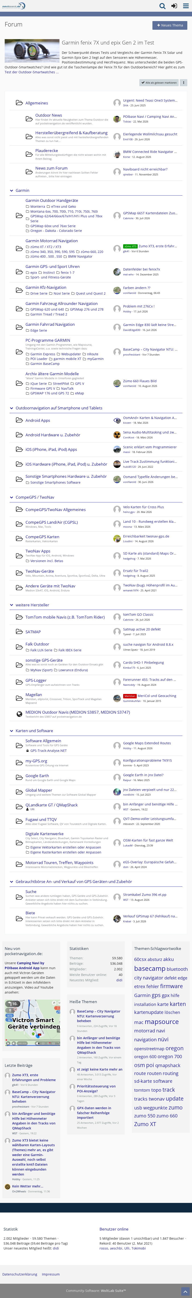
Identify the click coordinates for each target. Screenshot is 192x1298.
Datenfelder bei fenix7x (141, 269)
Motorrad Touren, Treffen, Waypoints (59, 862)
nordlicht (128, 794)
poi (150, 1065)
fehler (152, 986)
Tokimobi (139, 1248)
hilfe (175, 995)
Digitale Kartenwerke (45, 833)
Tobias (127, 121)
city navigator (148, 978)
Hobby (127, 311)
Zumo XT (145, 1124)
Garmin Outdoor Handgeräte (52, 200)
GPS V (79, 383)
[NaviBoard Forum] (13, 6)
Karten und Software (34, 730)
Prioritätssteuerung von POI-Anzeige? (96, 1088)
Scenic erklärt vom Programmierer (150, 447)
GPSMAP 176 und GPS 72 (49, 393)
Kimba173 (129, 667)
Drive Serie (39, 293)
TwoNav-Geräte (40, 571)
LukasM (128, 845)
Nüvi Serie (62, 293)
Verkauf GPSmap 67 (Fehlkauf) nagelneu (154, 916)
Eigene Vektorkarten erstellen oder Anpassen (65, 847)
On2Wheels (19, 1191)
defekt (170, 978)
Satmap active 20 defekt (142, 629)
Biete (30, 913)
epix (33, 272)
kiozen (127, 422)
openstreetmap (149, 1048)
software (162, 1081)
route (140, 1073)
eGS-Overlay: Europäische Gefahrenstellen (156, 862)
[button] (186, 6)
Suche (31, 891)
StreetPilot (61, 383)
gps (156, 995)
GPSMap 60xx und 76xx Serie (53, 226)
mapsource (162, 1021)
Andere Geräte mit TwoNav (50, 586)
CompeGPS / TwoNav (35, 497)
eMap (79, 393)
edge (182, 978)
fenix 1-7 (67, 272)
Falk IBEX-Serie (70, 650)
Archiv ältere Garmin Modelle (52, 373)
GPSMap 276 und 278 (86, 309)
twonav (157, 1099)
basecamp (150, 968)
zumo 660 (166, 1116)
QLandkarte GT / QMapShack (52, 805)
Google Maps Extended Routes (147, 743)
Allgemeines (37, 103)
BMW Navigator (80, 256)
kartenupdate (148, 1012)
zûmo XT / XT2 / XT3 (45, 247)
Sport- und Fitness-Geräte (50, 277)
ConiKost (128, 437)
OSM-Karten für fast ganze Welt (148, 840)
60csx (140, 959)
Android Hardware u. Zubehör (53, 435)
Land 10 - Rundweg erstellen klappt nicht (155, 521)
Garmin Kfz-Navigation (46, 287)
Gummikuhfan (132, 701)
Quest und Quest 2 (91, 293)
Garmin (22, 190)
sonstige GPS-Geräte (44, 660)
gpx (166, 995)
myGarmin (95, 358)
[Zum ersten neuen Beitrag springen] (117, 103)
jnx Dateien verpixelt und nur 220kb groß (155, 789)
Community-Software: (96, 1290)
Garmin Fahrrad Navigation (50, 324)
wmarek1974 (130, 590)
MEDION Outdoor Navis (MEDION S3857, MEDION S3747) (78, 712)
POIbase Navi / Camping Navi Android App (156, 116)
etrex (139, 986)
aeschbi (116, 1248)
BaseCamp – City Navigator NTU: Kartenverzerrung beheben (33, 1097)
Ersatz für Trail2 (135, 570)
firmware (171, 986)
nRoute (92, 354)
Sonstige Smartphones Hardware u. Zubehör (66, 476)
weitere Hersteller (32, 605)
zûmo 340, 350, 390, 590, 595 (52, 251)
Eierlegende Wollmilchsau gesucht (150, 134)
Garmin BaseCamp (45, 363)
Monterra (37, 206)
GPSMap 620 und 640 (47, 309)
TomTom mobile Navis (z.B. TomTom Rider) (65, 617)
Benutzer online (114, 1229)
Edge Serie (38, 330)
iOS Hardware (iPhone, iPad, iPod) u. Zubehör (66, 464)
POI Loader (39, 358)
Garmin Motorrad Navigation (52, 240)
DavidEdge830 (131, 330)
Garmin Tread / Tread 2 (48, 314)
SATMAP (33, 631)
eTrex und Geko (63, 206)
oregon (175, 1048)
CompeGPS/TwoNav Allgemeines (56, 509)
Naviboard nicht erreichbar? (145, 169)
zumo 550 (144, 1116)
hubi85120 (129, 466)
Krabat (127, 921)
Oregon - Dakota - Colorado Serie (56, 230)
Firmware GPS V (42, 388)
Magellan (34, 694)
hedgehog (129, 558)
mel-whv (128, 274)
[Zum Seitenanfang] (185, 1291)
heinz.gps (129, 512)
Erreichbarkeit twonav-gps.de (146, 536)
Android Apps (38, 420)
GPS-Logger (36, 680)
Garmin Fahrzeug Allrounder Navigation (62, 303)
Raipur (127, 780)
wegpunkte (155, 1108)
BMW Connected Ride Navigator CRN (152, 151)
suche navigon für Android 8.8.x (148, 644)
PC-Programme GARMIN (48, 340)
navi (160, 1030)
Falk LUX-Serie (41, 650)
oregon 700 (170, 1056)
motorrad (144, 1030)
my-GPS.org (36, 761)
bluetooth (177, 969)
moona (127, 526)
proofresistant (131, 354)
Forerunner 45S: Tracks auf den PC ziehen (156, 679)
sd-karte (143, 1081)
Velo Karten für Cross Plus (143, 507)
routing (170, 1073)
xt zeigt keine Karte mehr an (99, 1069)
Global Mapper (39, 790)
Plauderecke (46, 150)
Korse (126, 157)
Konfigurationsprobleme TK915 (147, 760)
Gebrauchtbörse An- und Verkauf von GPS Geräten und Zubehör (74, 881)
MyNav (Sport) (41, 670)
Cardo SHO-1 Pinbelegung (143, 662)
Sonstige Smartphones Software (55, 482)
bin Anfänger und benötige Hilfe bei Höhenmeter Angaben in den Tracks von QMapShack (33, 1120)
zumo (176, 1107)
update (175, 1098)
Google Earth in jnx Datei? (143, 775)
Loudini (128, 541)
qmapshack (168, 1065)
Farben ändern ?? (136, 288)
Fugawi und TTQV (41, 819)
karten (178, 1004)
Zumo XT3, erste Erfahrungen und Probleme (34, 1077)
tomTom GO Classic (138, 614)
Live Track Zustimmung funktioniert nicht (155, 461)
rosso (104, 1248)
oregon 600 (145, 1056)
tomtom (142, 1090)
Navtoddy (129, 684)
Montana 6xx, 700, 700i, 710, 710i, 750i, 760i (64, 211)
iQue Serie (38, 383)
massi (126, 452)
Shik (125, 105)
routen (154, 1073)
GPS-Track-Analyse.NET (48, 750)
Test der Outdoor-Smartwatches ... (32, 72)
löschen (172, 1012)
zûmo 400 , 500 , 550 (46, 256)
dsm (125, 867)
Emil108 (128, 139)
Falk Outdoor (37, 644)
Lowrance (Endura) (73, 670)
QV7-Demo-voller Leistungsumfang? (151, 818)
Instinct (49, 272)
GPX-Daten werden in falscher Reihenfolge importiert (94, 1113)
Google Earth (37, 775)
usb (138, 1108)
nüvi (163, 1039)
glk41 (126, 251)
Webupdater (71, 354)
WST (125, 809)
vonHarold (129, 293)
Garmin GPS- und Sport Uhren (53, 266)
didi (119, 980)
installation (145, 1004)
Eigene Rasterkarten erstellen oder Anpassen (65, 852)
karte (163, 1004)
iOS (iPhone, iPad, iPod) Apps (51, 449)
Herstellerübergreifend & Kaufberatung (71, 132)
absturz (155, 959)
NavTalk (67, 388)
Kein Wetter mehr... (27, 1186)
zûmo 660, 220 (92, 251)
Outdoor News (48, 115)
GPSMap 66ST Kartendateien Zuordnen (154, 213)
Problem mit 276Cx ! (139, 306)
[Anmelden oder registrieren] (174, 6)
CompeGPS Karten (42, 536)
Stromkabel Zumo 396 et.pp (144, 894)
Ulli (32, 809)
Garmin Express (42, 354)
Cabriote (128, 218)
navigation (145, 1039)
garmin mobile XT (67, 358)
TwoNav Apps (38, 551)
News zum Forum (51, 168)
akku (168, 959)
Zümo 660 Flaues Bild (140, 381)
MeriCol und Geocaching (157, 696)
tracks (141, 1099)
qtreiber (128, 174)
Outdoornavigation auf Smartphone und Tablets (59, 408)
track (168, 1089)
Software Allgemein (43, 740)
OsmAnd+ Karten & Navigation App (150, 417)
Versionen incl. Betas (46, 561)
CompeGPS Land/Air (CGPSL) (52, 522)
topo (156, 1090)
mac (139, 1022)
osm (139, 1065)
